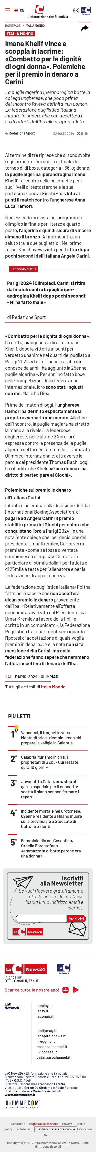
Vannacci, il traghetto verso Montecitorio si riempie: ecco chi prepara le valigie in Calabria (51, 737)
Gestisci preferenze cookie (55, 1129)
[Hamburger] (7, 10)
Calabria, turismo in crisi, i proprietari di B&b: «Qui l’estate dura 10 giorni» (49, 762)
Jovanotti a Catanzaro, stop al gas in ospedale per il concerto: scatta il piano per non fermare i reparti (50, 789)
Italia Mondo (35, 25)
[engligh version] (16, 10)
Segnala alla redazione (43, 1124)
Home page (12, 25)
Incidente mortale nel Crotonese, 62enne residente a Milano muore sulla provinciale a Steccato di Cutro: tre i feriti (51, 818)
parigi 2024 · (27, 676)
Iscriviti (76, 918)
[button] (85, 28)
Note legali (23, 1129)
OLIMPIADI (50, 676)
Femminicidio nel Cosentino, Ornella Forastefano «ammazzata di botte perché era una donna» (51, 848)
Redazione (18, 1124)
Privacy (67, 1124)
